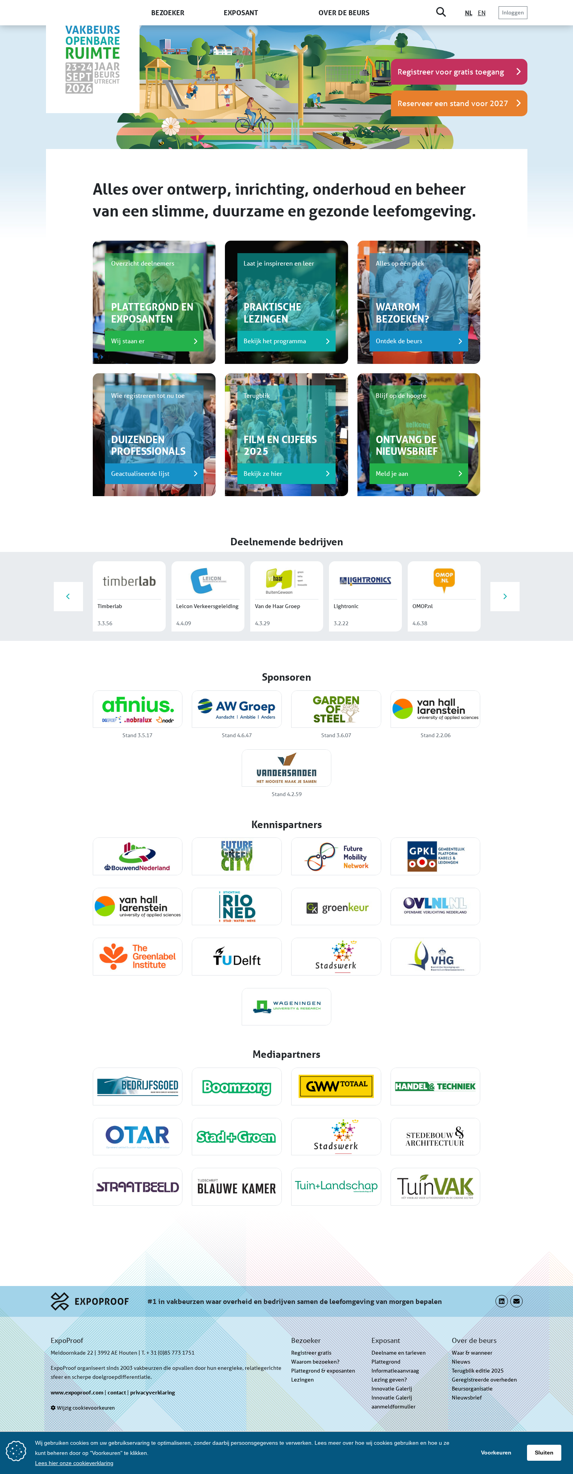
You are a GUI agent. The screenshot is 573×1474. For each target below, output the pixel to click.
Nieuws (461, 1361)
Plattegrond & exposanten (323, 1370)
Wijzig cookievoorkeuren (85, 1408)
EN (482, 13)
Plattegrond (385, 1361)
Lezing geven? (389, 1379)
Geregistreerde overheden (484, 1379)
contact (117, 1392)
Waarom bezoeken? (315, 1361)
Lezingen (302, 1379)
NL (468, 13)
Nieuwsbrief (467, 1397)
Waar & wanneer (472, 1352)
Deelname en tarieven (398, 1352)
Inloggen (513, 12)
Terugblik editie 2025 (478, 1370)
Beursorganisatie (472, 1388)
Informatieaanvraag (395, 1370)
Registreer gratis (311, 1352)
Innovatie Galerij (391, 1388)
